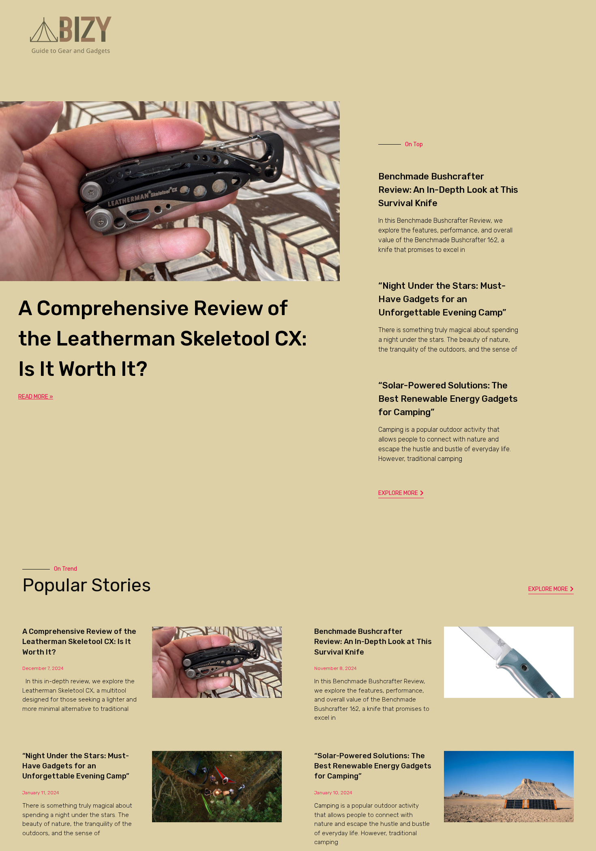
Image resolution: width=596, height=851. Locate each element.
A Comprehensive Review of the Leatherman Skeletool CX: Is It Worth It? (162, 338)
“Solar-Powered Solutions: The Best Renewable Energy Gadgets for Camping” (448, 399)
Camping (390, 429)
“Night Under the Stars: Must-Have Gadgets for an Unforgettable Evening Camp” (442, 299)
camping (449, 459)
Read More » (35, 396)
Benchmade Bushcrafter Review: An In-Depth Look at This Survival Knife (448, 190)
